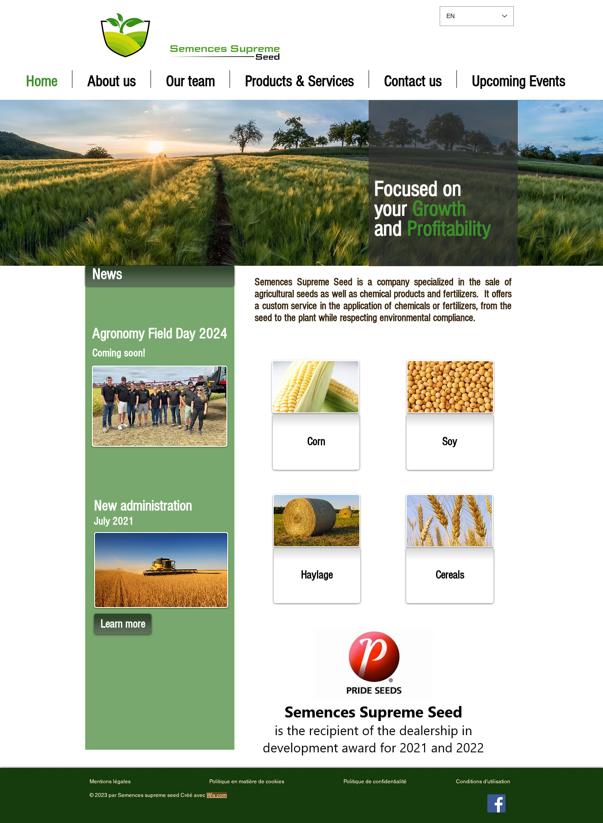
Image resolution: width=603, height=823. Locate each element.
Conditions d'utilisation (483, 781)
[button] (316, 442)
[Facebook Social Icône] (496, 803)
